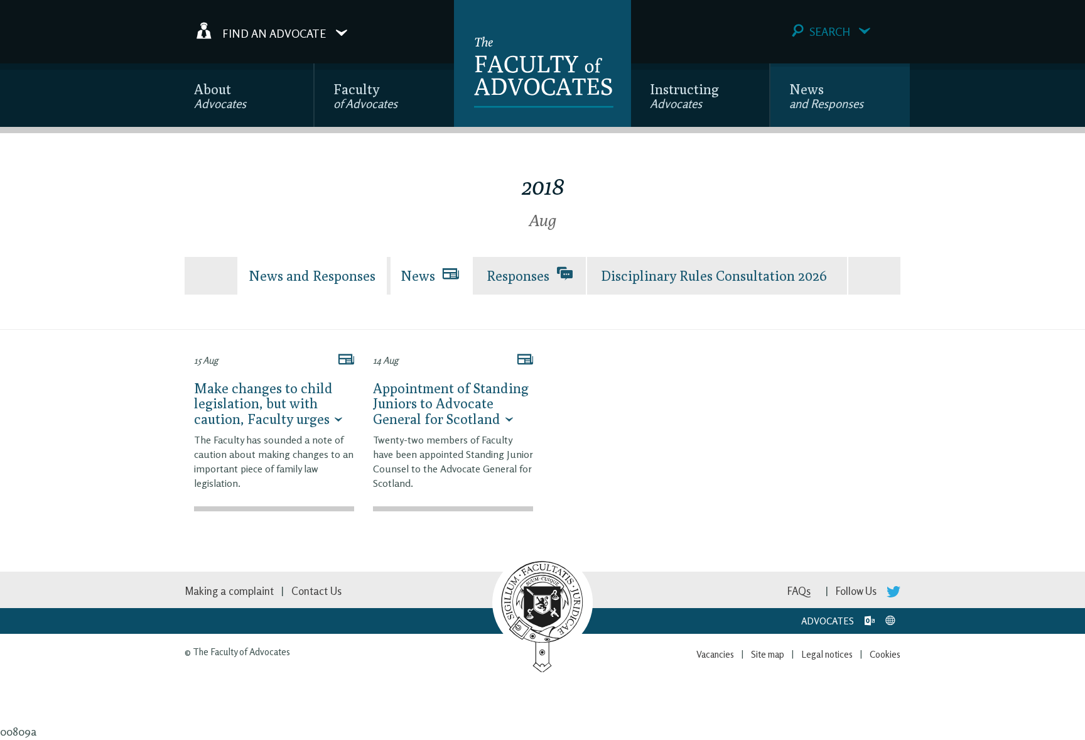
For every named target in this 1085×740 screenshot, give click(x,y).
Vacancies (715, 654)
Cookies (885, 654)
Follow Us (857, 590)
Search (829, 31)
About (220, 96)
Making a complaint (229, 590)
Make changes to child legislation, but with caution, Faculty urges (263, 403)
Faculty (365, 96)
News (826, 96)
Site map (767, 654)
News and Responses (312, 276)
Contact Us (316, 590)
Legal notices (827, 654)
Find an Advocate (274, 33)
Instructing (684, 96)
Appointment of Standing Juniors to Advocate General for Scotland (451, 403)
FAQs (799, 590)
